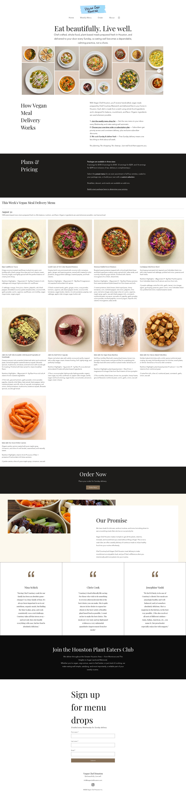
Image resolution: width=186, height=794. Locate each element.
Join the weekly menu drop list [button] (103, 121)
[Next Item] (159, 71)
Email (73, 750)
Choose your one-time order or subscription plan (111, 127)
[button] (119, 18)
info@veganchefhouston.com (93, 780)
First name (74, 732)
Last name (74, 741)
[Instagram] (93, 785)
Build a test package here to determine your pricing (107, 189)
